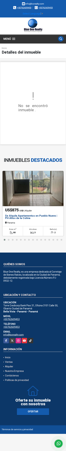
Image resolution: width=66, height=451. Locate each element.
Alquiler (9, 366)
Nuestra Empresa (14, 371)
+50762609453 (24, 7)
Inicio (4, 48)
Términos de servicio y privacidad (17, 429)
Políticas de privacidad (17, 380)
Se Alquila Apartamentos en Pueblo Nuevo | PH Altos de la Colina (31, 217)
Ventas (9, 362)
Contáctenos (12, 375)
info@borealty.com (13, 334)
